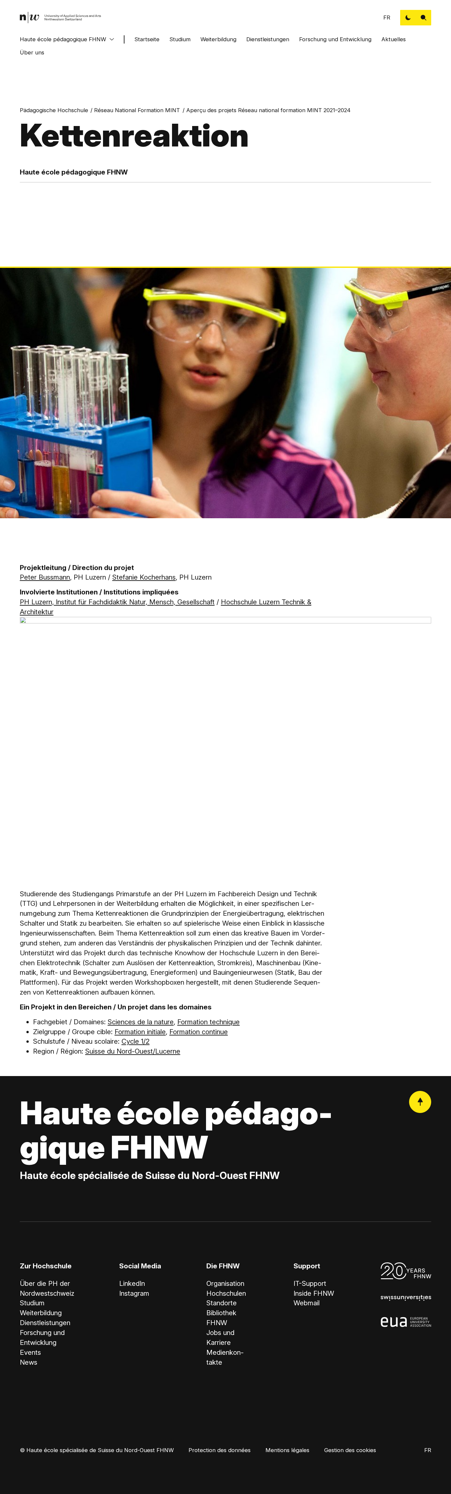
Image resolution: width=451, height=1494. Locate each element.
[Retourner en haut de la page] (420, 1102)
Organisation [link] (225, 1283)
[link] (60, 17)
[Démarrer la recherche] (423, 17)
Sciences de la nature (141, 1022)
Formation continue (198, 1032)
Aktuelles (393, 39)
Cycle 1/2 (135, 1041)
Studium (180, 39)
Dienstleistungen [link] (45, 1323)
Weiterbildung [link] (41, 1313)
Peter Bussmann (45, 577)
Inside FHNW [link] (314, 1293)
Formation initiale (140, 1032)
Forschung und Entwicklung (335, 39)
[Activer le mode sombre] (408, 17)
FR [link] (386, 17)
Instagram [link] (134, 1293)
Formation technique (208, 1022)
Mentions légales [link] (287, 1450)
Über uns (32, 52)
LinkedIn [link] (132, 1283)
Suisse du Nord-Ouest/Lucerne (132, 1051)
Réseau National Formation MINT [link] (137, 110)
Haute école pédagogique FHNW (63, 39)
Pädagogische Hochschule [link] (54, 110)
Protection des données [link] (220, 1450)
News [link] (28, 1362)
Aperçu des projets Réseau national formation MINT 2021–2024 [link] (268, 110)
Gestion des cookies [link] (350, 1450)
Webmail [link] (307, 1303)
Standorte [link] (221, 1303)
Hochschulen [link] (226, 1293)
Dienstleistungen (267, 39)
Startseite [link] (146, 39)
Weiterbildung (218, 39)
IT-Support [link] (310, 1283)
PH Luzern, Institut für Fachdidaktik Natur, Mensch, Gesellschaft (117, 602)
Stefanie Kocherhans (144, 577)
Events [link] (30, 1352)
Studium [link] (32, 1303)
